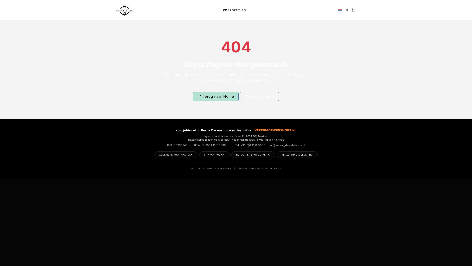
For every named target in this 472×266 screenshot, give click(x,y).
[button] (340, 10)
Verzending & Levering (297, 154)
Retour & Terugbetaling (253, 154)
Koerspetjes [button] (234, 10)
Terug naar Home (217, 96)
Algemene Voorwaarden (176, 154)
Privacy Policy (214, 154)
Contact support (260, 96)
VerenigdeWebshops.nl (275, 130)
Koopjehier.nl (186, 130)
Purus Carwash (213, 130)
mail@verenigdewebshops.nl (286, 145)
